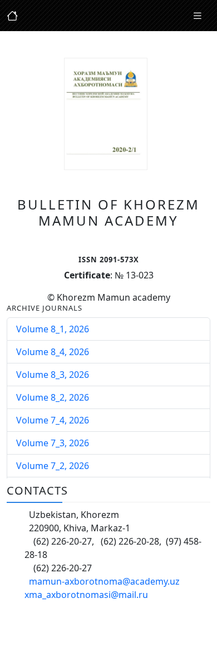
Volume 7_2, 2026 (52, 466)
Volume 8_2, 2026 (52, 397)
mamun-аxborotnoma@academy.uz (104, 581)
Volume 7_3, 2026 (52, 443)
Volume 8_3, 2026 (52, 374)
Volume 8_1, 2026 (52, 329)
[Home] (197, 15)
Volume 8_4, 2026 (52, 352)
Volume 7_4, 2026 (52, 420)
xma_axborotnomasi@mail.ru (86, 595)
